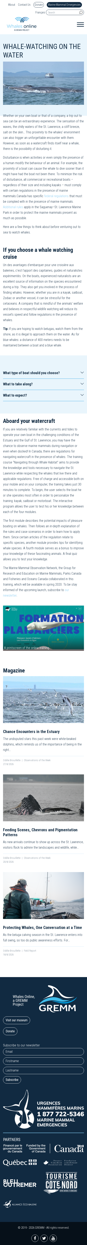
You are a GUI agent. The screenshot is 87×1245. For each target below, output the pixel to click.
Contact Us (24, 4)
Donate (39, 4)
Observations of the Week (37, 760)
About (11, 4)
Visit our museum (17, 1020)
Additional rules (13, 207)
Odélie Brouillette (11, 760)
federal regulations (56, 196)
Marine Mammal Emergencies (64, 4)
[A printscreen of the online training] (43, 628)
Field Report (30, 950)
